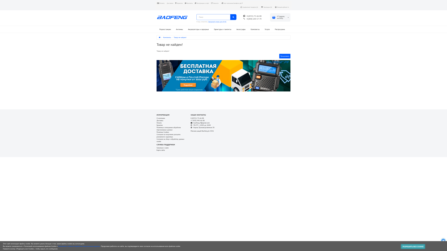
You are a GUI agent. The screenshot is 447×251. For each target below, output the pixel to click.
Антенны (179, 29)
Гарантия (179, 3)
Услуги (267, 29)
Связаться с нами (163, 148)
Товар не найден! (180, 37)
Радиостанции (165, 29)
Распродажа (279, 29)
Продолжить (284, 56)
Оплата (161, 3)
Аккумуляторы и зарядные (198, 29)
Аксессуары (241, 29)
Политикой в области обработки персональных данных (79, 246)
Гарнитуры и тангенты (222, 29)
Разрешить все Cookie (413, 247)
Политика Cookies (163, 132)
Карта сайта (161, 150)
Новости (215, 3)
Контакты (189, 3)
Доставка (169, 3)
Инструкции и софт (202, 3)
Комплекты (255, 29)
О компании (161, 118)
